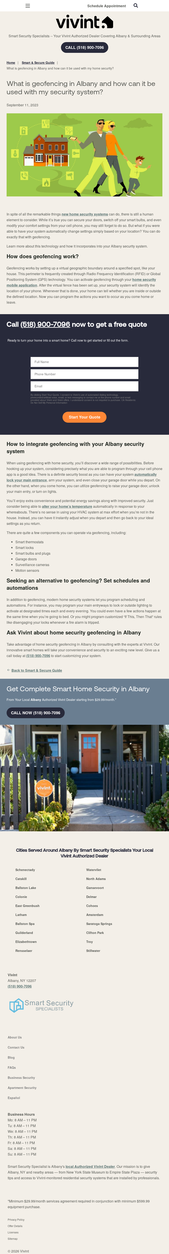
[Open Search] (136, 5)
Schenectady (25, 869)
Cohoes (92, 905)
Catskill (21, 878)
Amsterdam (94, 914)
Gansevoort (95, 887)
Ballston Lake (25, 887)
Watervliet (93, 869)
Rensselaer (23, 950)
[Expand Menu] (47, 31)
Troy (89, 941)
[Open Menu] (28, 5)
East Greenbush (27, 905)
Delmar (91, 896)
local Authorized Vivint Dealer (90, 1166)
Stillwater (93, 950)
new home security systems (85, 214)
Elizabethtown (26, 941)
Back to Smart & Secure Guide (36, 670)
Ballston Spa (25, 923)
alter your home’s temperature (67, 506)
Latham (21, 914)
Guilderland (24, 932)
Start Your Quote (84, 417)
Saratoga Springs (99, 923)
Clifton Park (95, 932)
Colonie (21, 896)
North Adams (96, 878)
